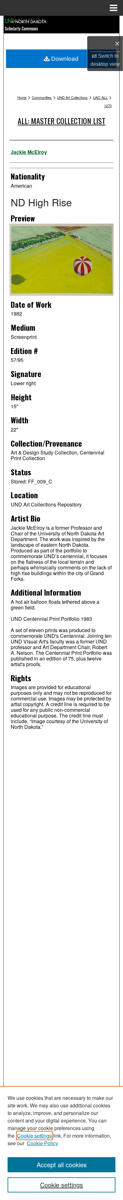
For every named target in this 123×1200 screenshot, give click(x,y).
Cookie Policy (42, 1143)
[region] (61, 1143)
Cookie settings (34, 1135)
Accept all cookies (62, 1164)
